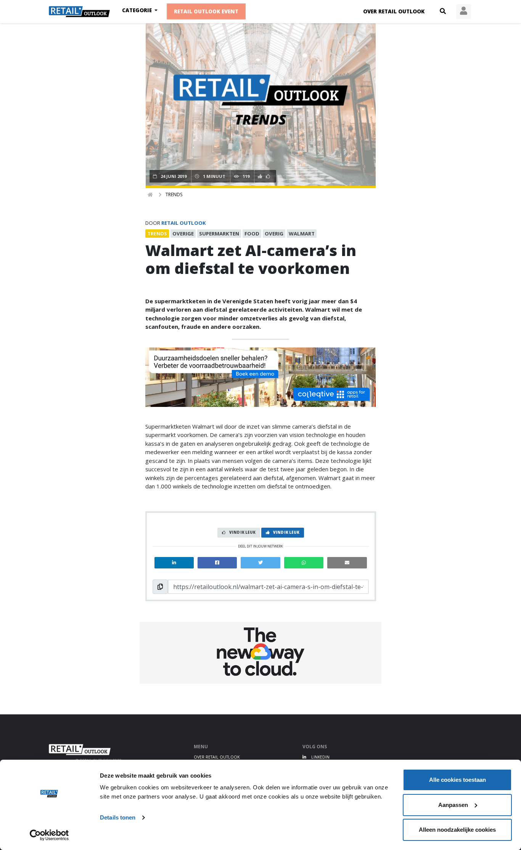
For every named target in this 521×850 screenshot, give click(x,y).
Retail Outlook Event (206, 11)
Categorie (137, 10)
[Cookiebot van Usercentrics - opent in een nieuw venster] (49, 835)
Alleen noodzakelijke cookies (457, 829)
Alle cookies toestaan (457, 779)
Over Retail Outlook (394, 11)
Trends (174, 194)
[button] (443, 11)
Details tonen (117, 817)
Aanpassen (453, 805)
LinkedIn (320, 757)
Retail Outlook (183, 222)
